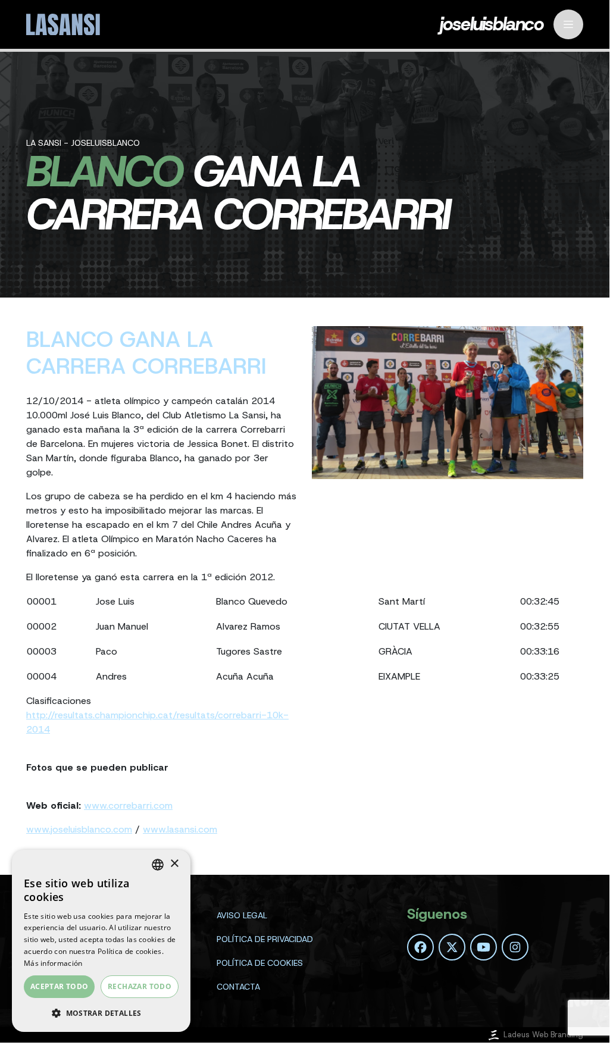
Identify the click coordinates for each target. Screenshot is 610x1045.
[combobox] (158, 865)
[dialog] (101, 941)
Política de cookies (260, 963)
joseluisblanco (492, 25)
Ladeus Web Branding (543, 1035)
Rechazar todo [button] (139, 986)
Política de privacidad (265, 939)
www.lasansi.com (180, 829)
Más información (53, 963)
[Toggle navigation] (568, 24)
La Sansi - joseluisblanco (83, 142)
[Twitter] (452, 947)
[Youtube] (483, 947)
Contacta (238, 986)
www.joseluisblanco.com (79, 829)
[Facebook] (420, 947)
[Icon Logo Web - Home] (65, 25)
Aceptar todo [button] (59, 986)
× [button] (174, 863)
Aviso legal (242, 915)
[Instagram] (515, 947)
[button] (101, 1013)
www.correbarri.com (128, 805)
